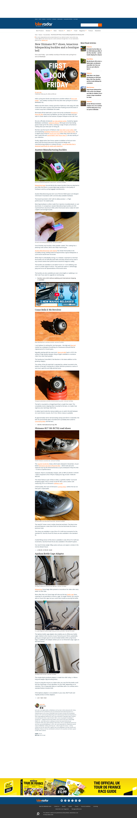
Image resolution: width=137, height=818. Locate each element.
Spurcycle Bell (62, 352)
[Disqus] (58, 758)
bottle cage (70, 594)
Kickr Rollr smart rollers (67, 130)
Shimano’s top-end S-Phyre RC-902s (49, 466)
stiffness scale (58, 483)
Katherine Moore (54, 123)
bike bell (73, 345)
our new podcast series (59, 121)
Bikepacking (38, 589)
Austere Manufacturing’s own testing (46, 251)
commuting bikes (40, 421)
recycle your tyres (54, 133)
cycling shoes (62, 487)
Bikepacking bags (40, 185)
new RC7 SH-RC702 (43, 464)
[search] (100, 25)
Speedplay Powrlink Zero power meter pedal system (59, 132)
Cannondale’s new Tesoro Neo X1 (57, 135)
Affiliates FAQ (45, 40)
